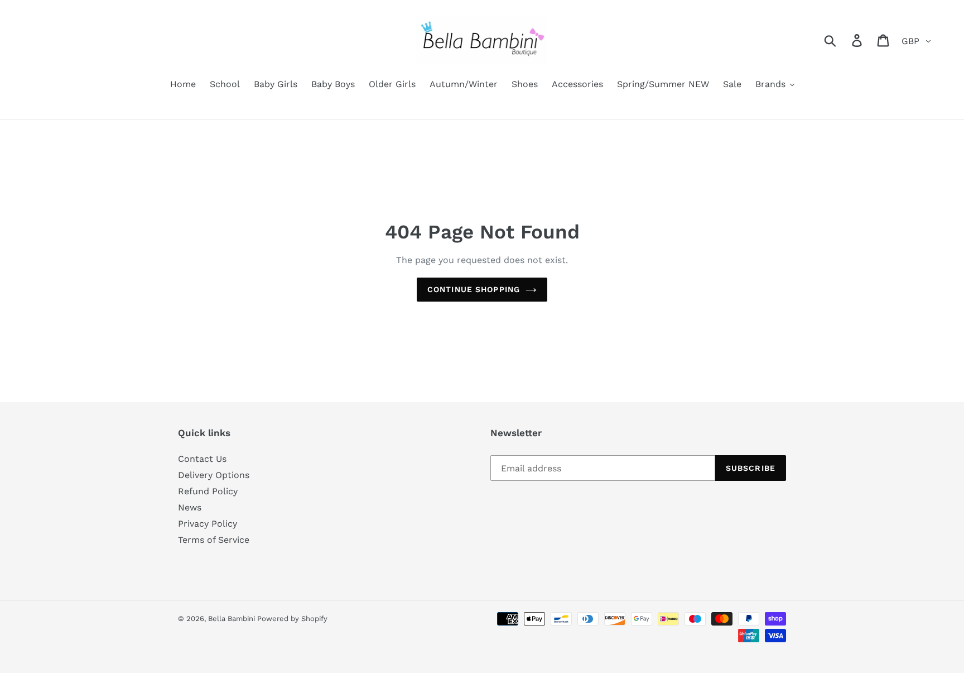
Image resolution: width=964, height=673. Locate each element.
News (189, 507)
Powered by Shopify (292, 618)
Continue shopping (473, 289)
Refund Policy (208, 491)
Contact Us (202, 459)
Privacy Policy (207, 523)
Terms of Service (213, 539)
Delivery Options (213, 475)
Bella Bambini (232, 618)
